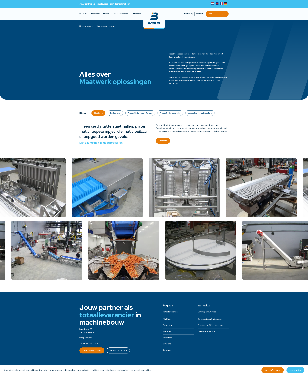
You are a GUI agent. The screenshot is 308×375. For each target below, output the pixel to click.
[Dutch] (213, 3)
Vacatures (167, 337)
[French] (222, 3)
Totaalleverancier (122, 14)
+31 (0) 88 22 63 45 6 (88, 343)
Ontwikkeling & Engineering (209, 319)
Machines (107, 14)
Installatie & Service (206, 331)
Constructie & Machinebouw (210, 325)
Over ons (167, 344)
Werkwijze (95, 14)
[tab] (98, 113)
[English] (218, 3)
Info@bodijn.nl (85, 338)
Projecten (84, 14)
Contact (199, 14)
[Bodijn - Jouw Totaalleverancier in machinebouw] (154, 18)
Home (82, 26)
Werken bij (188, 14)
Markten (137, 14)
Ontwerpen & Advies (207, 312)
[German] (226, 3)
